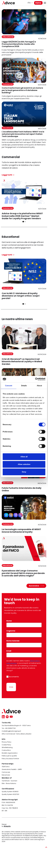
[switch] (42, 432)
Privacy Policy (6, 742)
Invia (11, 687)
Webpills (7, 826)
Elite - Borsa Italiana (9, 783)
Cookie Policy (6, 745)
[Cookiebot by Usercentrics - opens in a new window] (35, 379)
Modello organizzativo (9, 753)
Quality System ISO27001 (10, 794)
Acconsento (14, 677)
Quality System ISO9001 (10, 792)
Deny (24, 472)
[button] (23, 221)
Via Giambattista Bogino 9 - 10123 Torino (16, 725)
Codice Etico (6, 750)
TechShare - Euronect (9, 781)
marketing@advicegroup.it (11, 731)
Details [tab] (24, 386)
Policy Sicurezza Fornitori (10, 759)
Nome (9, 621)
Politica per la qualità (9, 756)
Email (9, 651)
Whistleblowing (7, 747)
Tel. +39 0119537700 (9, 728)
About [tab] (39, 386)
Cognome (10, 631)
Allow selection (24, 464)
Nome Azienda (12, 641)
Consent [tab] (8, 386)
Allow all (24, 457)
